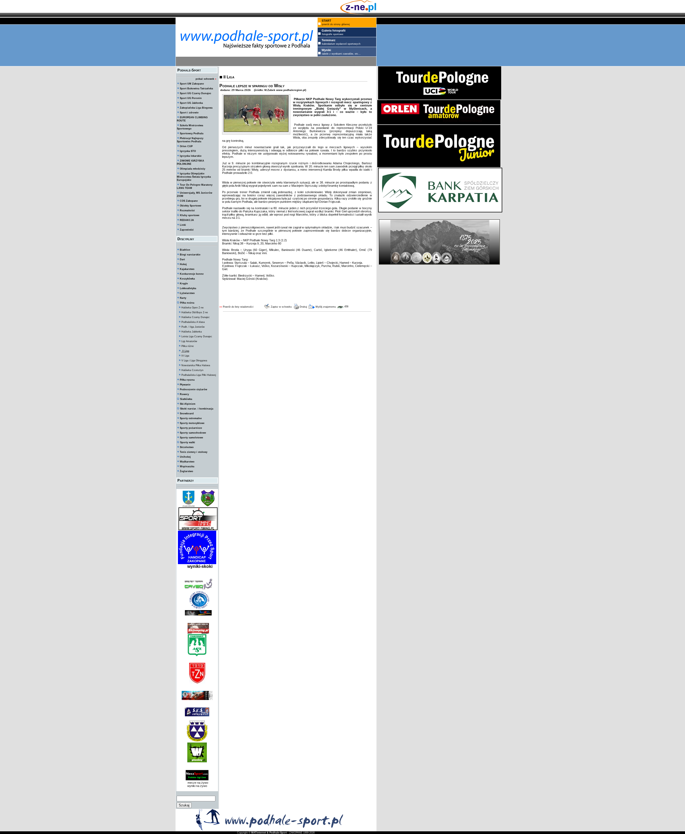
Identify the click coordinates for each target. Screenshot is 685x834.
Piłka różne (187, 346)
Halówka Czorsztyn (192, 370)
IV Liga (185, 355)
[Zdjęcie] (256, 130)
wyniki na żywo (197, 785)
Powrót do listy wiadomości (238, 306)
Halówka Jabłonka (191, 331)
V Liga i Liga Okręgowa (194, 360)
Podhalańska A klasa (193, 322)
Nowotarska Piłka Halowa (195, 365)
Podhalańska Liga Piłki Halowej (198, 375)
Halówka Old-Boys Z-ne (194, 312)
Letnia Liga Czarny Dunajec (196, 336)
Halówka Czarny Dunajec (195, 317)
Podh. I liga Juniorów (193, 327)
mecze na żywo (197, 782)
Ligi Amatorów (189, 341)
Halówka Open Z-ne (192, 307)
